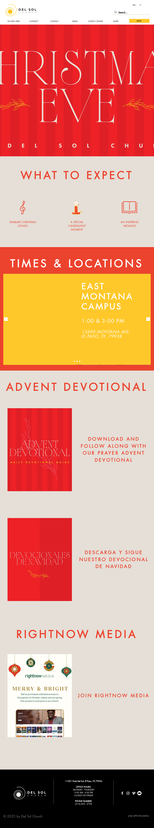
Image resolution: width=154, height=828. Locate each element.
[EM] (77, 361)
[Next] (148, 319)
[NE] (79, 361)
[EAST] (74, 361)
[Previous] (6, 319)
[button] (75, 21)
